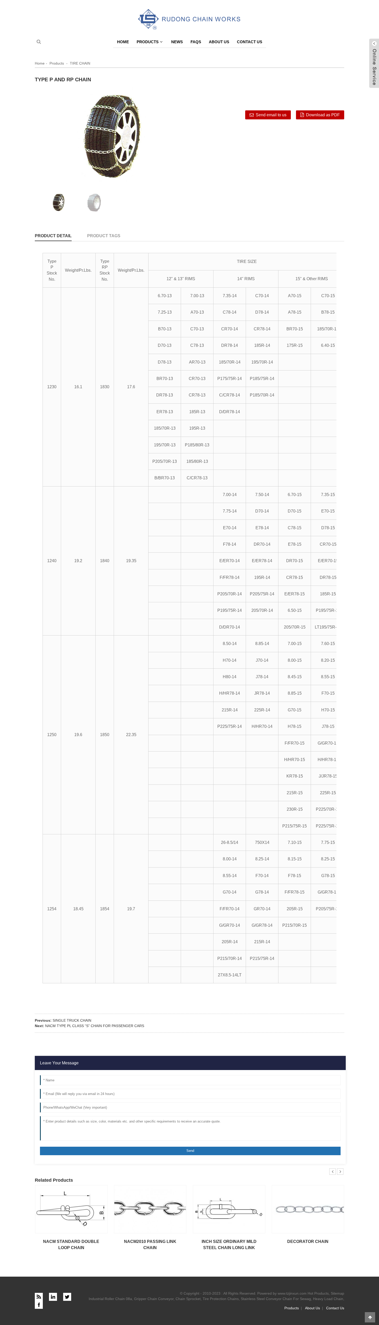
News (177, 42)
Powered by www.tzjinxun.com (282, 1293)
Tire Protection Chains (221, 1299)
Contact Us (249, 42)
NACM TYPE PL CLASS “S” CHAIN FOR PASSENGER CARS (94, 1026)
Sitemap (337, 1293)
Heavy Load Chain (328, 1299)
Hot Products (318, 1293)
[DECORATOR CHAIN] (308, 1209)
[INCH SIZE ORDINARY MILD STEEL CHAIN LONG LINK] (229, 1209)
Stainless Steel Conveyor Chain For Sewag (276, 1299)
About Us (219, 42)
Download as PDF (323, 115)
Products (148, 42)
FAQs (196, 42)
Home (123, 42)
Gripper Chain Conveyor (154, 1299)
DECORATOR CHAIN (307, 1241)
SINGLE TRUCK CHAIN (72, 1020)
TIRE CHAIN (80, 63)
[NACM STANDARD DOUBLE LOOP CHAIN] (71, 1209)
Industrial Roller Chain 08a (110, 1299)
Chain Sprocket (188, 1299)
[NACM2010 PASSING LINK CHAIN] (150, 1209)
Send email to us (271, 115)
